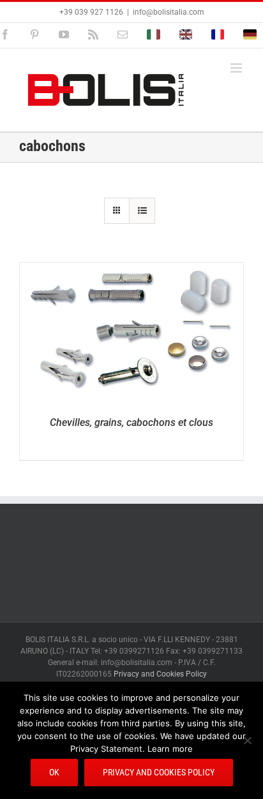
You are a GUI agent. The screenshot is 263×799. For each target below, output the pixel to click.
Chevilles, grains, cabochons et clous (131, 422)
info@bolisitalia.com (168, 12)
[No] (247, 740)
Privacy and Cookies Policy (160, 674)
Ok (54, 772)
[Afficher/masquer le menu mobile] (237, 68)
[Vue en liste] (142, 210)
